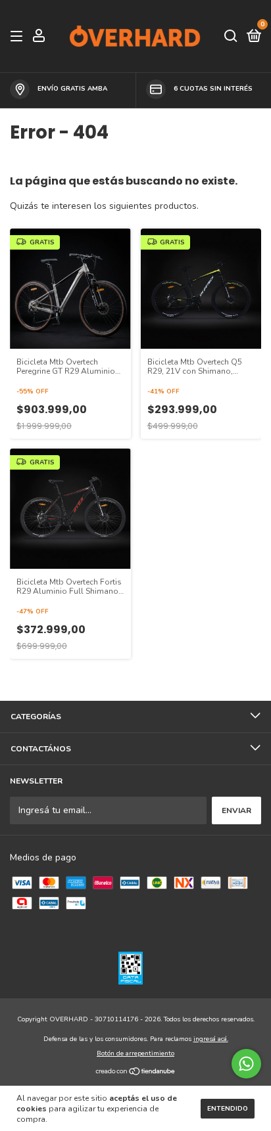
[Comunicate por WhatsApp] (246, 1063)
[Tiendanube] (136, 1073)
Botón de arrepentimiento (135, 1053)
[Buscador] (231, 37)
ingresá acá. (210, 1039)
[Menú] (19, 37)
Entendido (227, 1108)
